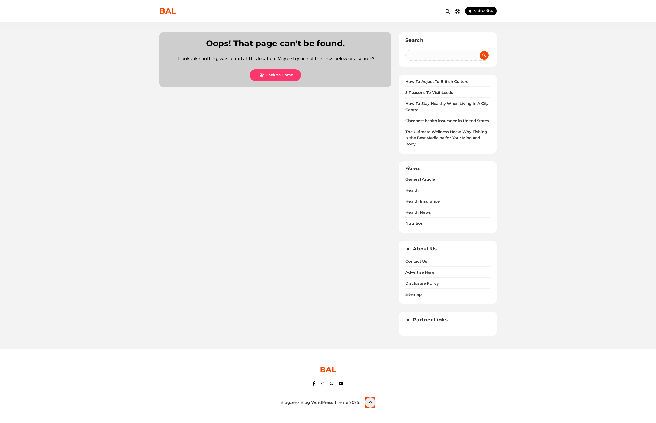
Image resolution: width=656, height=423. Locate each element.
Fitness (412, 168)
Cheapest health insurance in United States (447, 121)
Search (414, 40)
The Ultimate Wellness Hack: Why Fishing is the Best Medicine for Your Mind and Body (446, 138)
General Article (420, 179)
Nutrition (414, 223)
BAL (167, 11)
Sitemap (413, 294)
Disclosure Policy (422, 283)
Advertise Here (419, 272)
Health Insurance (422, 201)
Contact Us (416, 261)
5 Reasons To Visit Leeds (429, 92)
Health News (418, 212)
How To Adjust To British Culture (436, 81)
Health (412, 190)
